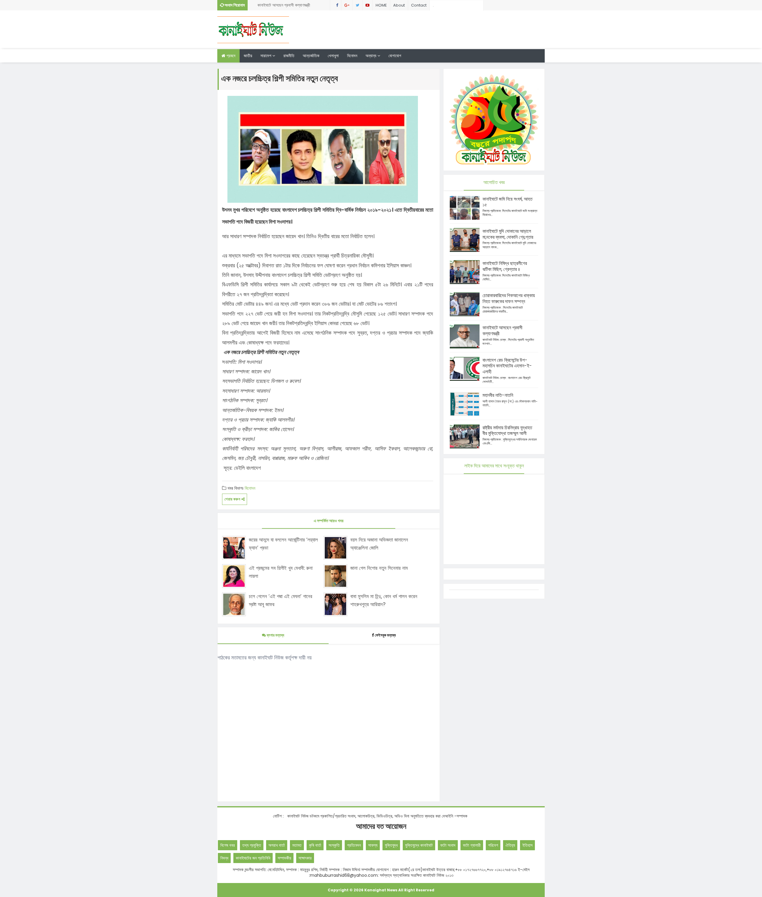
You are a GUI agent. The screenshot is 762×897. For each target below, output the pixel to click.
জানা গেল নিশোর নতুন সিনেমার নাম (379, 568)
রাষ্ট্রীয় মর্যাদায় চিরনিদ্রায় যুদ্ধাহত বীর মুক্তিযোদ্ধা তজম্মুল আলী (507, 430)
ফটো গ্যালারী (472, 845)
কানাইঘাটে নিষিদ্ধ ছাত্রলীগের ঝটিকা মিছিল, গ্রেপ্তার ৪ (505, 266)
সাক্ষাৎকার (305, 858)
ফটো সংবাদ (447, 845)
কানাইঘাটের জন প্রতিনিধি (253, 858)
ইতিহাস (527, 845)
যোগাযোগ (394, 56)
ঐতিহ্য (510, 845)
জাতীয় (248, 56)
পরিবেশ (493, 845)
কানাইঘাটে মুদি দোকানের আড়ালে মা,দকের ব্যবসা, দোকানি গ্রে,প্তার (508, 234)
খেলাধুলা (333, 56)
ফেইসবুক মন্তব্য (385, 635)
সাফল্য (372, 845)
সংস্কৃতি (334, 845)
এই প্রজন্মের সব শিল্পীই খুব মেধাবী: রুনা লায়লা (281, 572)
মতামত (297, 845)
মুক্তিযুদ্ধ (391, 845)
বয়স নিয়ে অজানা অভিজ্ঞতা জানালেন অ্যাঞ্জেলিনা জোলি (379, 543)
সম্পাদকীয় (284, 858)
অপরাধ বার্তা (276, 845)
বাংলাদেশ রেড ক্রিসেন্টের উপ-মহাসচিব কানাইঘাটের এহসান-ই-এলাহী (507, 366)
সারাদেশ (266, 56)
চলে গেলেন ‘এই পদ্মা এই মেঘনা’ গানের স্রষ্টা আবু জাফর (280, 600)
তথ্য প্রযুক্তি (251, 845)
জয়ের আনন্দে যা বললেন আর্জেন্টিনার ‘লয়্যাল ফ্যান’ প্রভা (283, 543)
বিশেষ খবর (227, 845)
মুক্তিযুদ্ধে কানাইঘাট (419, 845)
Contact (419, 5)
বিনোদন (352, 56)
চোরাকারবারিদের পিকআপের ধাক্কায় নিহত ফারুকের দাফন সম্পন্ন (509, 298)
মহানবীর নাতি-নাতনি (498, 395)
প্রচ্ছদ (230, 56)
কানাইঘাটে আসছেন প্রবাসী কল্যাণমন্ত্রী (283, 5)
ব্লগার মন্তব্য (275, 635)
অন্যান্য (371, 56)
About (399, 5)
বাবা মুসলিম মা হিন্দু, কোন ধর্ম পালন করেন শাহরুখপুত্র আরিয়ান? (383, 600)
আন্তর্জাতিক (311, 56)
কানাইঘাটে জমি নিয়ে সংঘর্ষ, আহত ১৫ (508, 202)
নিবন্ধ (224, 858)
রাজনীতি (288, 56)
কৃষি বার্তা (315, 845)
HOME (381, 5)
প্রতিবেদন (354, 845)
